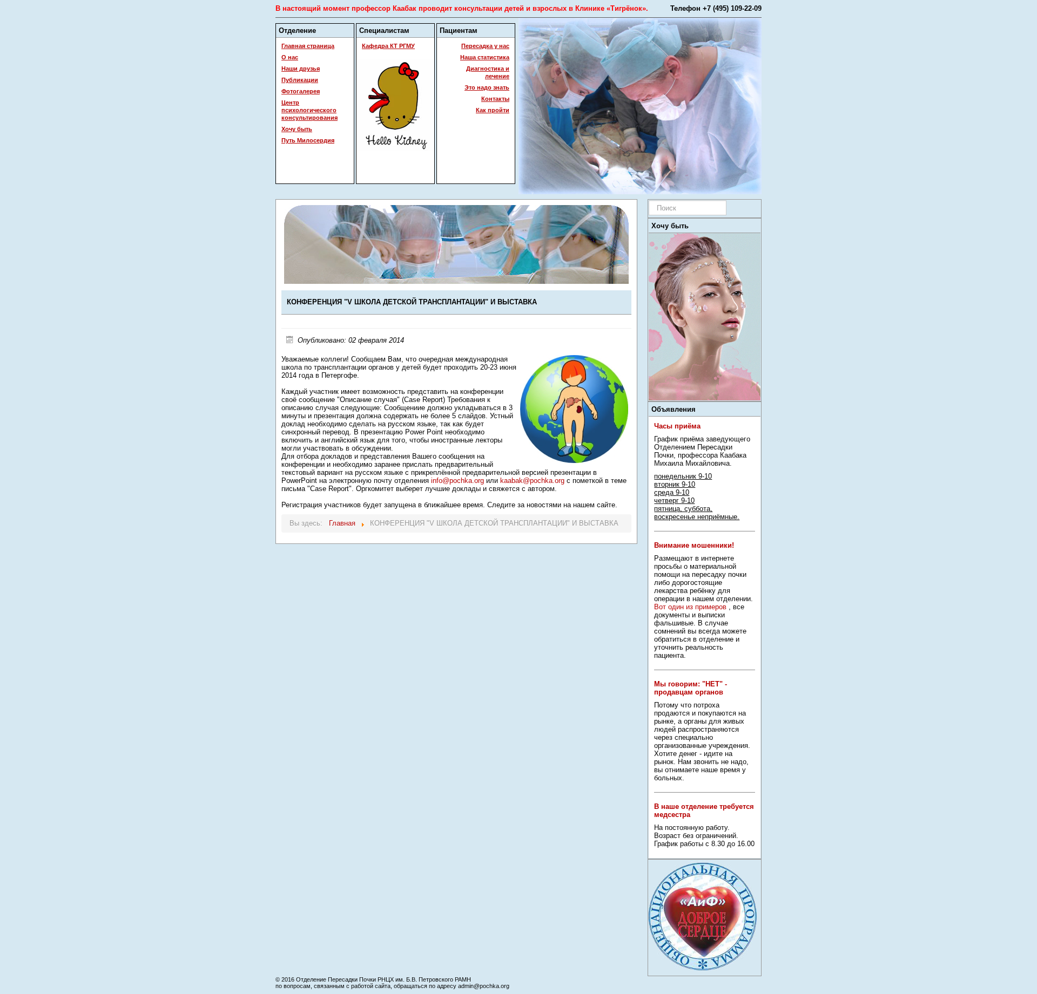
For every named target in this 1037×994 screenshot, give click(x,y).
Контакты (495, 99)
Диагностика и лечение (487, 72)
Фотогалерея (300, 91)
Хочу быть (296, 129)
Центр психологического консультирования (309, 110)
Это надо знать (486, 87)
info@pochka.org (457, 480)
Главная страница (307, 46)
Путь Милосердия (307, 140)
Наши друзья (300, 68)
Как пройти (492, 110)
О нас (289, 57)
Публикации (299, 80)
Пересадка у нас (485, 46)
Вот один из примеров (690, 607)
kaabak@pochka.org (532, 480)
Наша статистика (484, 57)
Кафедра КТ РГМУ (388, 46)
